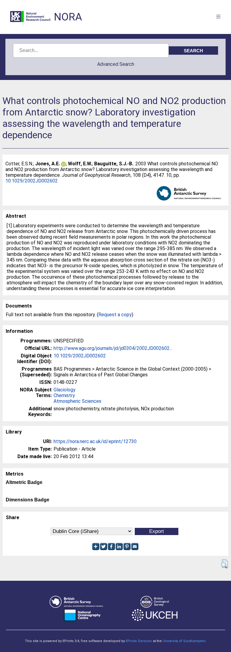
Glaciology (64, 390)
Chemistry (64, 395)
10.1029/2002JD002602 (31, 181)
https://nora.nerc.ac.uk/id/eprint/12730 (95, 441)
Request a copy (115, 314)
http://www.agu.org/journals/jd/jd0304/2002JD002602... (113, 348)
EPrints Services (139, 641)
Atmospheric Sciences (77, 401)
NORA (68, 17)
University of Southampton (184, 641)
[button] (224, 563)
